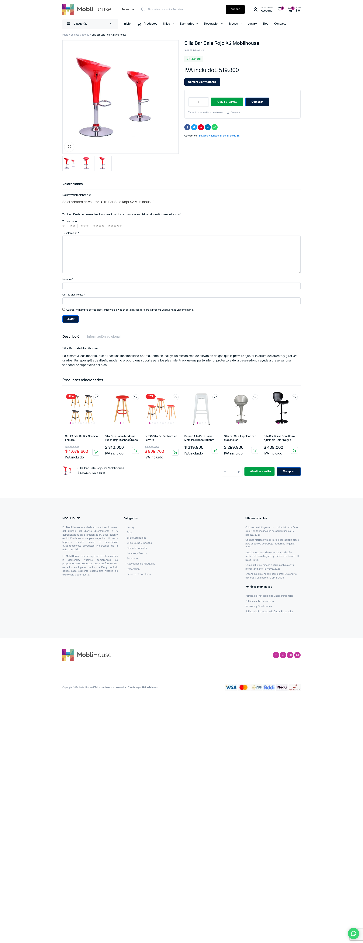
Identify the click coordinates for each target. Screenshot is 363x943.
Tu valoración (70, 233)
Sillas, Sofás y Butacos (139, 543)
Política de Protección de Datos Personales (269, 596)
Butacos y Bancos (80, 35)
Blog (265, 23)
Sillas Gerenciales (136, 538)
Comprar (257, 101)
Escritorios (187, 23)
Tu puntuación (71, 221)
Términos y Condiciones (258, 606)
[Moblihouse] (86, 9)
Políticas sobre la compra (259, 601)
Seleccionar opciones (95, 452)
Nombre (67, 279)
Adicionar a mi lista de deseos (207, 112)
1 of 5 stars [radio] (64, 226)
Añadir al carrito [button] (135, 450)
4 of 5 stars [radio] (99, 226)
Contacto (280, 23)
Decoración (211, 23)
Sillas (166, 23)
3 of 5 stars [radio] (85, 226)
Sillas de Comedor (137, 548)
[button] (69, 147)
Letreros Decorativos (139, 574)
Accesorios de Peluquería (141, 564)
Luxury (252, 23)
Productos (150, 23)
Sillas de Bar (233, 136)
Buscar (235, 9)
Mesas (233, 23)
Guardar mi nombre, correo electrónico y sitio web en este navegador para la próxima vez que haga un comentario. (130, 310)
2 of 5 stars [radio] (73, 226)
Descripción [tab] (71, 336)
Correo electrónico (73, 295)
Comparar (236, 112)
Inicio (127, 23)
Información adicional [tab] (103, 336)
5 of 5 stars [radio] (115, 226)
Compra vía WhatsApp (202, 82)
